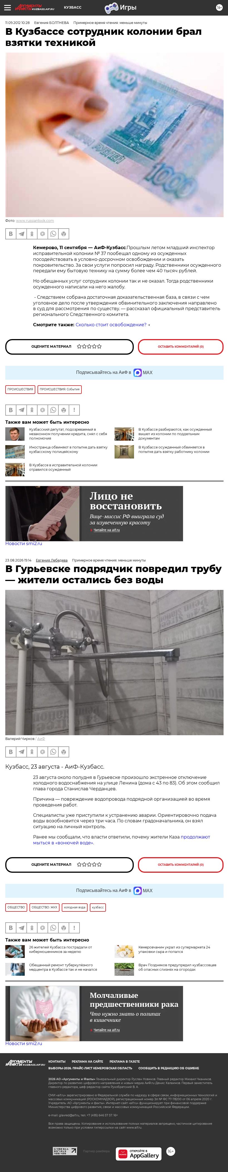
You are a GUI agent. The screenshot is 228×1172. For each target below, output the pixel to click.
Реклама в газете (125, 1061)
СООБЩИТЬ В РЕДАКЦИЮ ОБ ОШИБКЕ (168, 1068)
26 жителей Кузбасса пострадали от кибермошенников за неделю (60, 949)
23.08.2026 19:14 (18, 560)
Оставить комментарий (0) (181, 347)
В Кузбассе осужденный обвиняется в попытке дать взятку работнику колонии (173, 449)
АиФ (41, 739)
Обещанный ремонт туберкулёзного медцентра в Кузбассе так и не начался (63, 967)
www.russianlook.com (35, 221)
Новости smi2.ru (23, 543)
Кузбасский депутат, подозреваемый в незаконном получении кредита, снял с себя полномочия (68, 433)
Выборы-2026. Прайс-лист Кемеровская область (90, 1068)
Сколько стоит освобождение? (111, 324)
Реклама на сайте (87, 1061)
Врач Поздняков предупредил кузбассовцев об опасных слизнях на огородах (177, 967)
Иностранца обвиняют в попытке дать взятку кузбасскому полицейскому (68, 449)
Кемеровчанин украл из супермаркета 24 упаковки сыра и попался (174, 949)
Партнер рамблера (96, 1151)
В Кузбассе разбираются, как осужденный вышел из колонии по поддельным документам (175, 433)
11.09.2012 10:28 (17, 23)
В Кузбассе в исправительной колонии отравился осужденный (63, 467)
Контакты (56, 1061)
